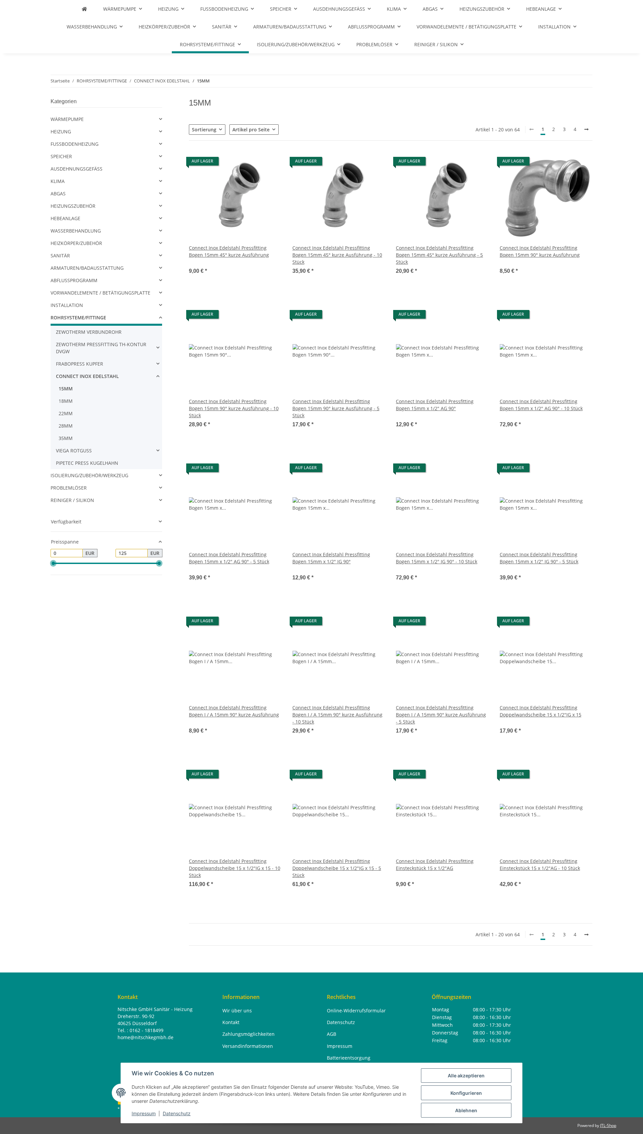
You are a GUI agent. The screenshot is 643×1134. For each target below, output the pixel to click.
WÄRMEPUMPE (67, 119)
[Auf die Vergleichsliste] (252, 162)
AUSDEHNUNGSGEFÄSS (76, 169)
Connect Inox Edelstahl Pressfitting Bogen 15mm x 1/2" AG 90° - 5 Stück (229, 558)
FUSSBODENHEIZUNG (74, 144)
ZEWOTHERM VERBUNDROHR (89, 332)
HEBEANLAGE (65, 218)
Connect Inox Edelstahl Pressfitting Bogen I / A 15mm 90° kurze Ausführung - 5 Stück (441, 714)
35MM (66, 438)
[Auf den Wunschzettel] (270, 162)
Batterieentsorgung (348, 1058)
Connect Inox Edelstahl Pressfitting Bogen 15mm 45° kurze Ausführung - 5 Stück (439, 255)
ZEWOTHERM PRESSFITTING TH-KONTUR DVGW (101, 348)
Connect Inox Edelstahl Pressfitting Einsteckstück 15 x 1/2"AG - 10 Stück (540, 864)
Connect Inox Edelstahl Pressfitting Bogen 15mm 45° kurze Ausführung (229, 251)
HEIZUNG (61, 131)
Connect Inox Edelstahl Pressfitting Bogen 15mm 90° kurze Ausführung (540, 251)
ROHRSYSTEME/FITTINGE (78, 317)
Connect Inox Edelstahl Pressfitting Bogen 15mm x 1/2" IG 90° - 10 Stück (436, 558)
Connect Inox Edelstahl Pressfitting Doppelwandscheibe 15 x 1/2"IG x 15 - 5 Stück (336, 868)
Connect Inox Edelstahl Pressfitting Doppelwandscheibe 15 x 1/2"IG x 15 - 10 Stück (234, 868)
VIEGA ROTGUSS (74, 450)
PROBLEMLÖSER (69, 488)
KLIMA (58, 181)
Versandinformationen (247, 1046)
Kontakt (230, 1022)
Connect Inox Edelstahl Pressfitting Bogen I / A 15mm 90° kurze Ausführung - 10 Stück (337, 714)
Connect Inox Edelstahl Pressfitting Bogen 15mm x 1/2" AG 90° (435, 405)
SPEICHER (61, 156)
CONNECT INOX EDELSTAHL (87, 376)
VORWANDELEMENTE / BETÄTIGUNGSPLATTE (100, 293)
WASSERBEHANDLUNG (76, 231)
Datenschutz (177, 1113)
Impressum (144, 1113)
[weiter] (586, 129)
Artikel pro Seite (251, 129)
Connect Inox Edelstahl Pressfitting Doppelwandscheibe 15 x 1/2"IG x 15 (540, 711)
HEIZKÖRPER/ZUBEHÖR (76, 243)
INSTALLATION (67, 305)
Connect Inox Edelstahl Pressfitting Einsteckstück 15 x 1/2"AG (435, 864)
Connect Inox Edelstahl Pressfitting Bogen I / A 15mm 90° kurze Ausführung (234, 711)
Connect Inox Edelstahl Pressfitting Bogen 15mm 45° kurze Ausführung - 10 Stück (337, 255)
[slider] (53, 563)
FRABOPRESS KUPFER (79, 364)
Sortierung (204, 129)
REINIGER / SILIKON (72, 500)
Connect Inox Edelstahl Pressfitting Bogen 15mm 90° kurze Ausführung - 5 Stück (335, 408)
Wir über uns (237, 1010)
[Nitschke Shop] (84, 9)
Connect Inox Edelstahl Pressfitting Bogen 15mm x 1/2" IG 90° (331, 558)
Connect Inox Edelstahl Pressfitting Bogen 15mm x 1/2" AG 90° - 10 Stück (541, 405)
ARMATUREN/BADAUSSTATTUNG (87, 268)
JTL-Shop (608, 1125)
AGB (331, 1034)
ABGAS (58, 193)
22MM (66, 413)
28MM (66, 426)
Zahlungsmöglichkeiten (248, 1034)
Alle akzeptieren (466, 1075)
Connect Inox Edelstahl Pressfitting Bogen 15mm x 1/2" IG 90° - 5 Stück (539, 558)
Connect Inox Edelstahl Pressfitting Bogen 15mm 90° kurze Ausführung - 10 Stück (234, 408)
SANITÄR (60, 255)
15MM (66, 388)
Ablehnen (466, 1110)
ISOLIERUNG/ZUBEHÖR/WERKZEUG (89, 475)
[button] (235, 217)
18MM (66, 401)
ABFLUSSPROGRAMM (74, 280)
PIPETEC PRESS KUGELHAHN (87, 463)
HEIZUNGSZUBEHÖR (73, 206)
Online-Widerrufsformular (356, 1010)
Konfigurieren (466, 1093)
